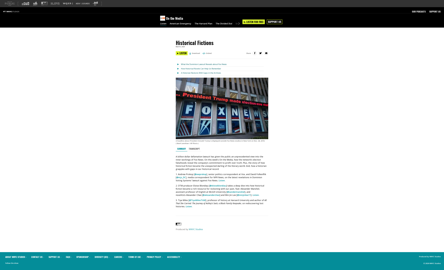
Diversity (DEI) (101, 256)
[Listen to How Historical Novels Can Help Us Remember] (179, 69)
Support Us (435, 11)
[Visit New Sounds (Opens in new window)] (83, 3)
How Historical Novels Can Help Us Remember (201, 68)
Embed (209, 53)
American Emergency (180, 24)
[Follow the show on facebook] (22, 262)
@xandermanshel (236, 191)
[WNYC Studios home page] (14, 11)
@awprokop (201, 174)
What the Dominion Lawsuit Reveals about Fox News (204, 64)
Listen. (222, 180)
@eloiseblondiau (218, 185)
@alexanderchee (211, 195)
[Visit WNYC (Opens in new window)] (25, 3)
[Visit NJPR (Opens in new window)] (55, 3)
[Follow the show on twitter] (26, 262)
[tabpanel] (222, 181)
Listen (163, 24)
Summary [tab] (181, 148)
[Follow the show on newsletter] (30, 262)
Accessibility (173, 256)
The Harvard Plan (203, 24)
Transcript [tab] (194, 148)
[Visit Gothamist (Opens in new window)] (35, 4)
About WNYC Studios (15, 256)
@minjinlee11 (244, 195)
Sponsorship (82, 256)
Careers (118, 256)
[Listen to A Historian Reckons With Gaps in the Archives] (179, 73)
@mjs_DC (181, 177)
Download (196, 53)
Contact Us (36, 256)
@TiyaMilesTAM (197, 200)
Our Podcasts (419, 11)
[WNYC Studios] (178, 225)
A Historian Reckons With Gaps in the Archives (201, 73)
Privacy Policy (154, 256)
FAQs (68, 256)
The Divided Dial (224, 24)
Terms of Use (134, 256)
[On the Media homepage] (163, 18)
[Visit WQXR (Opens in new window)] (68, 4)
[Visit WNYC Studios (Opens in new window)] (44, 3)
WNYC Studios (196, 229)
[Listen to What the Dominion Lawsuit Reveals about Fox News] (179, 64)
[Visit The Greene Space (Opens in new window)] (95, 4)
